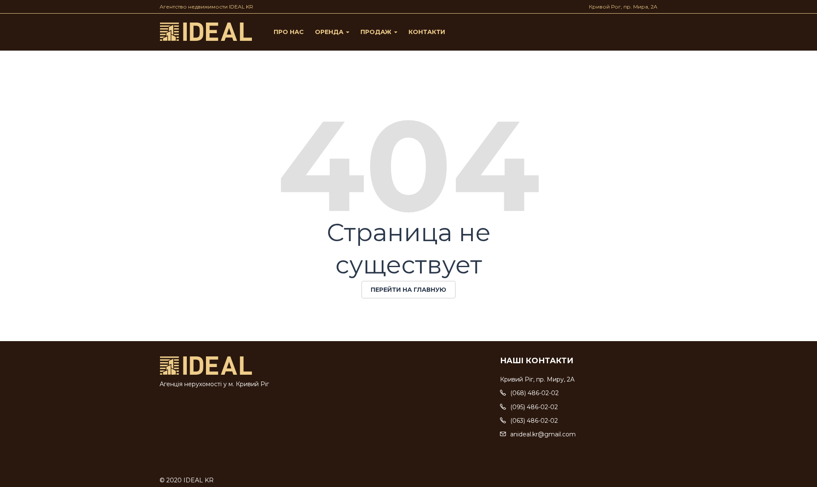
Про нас (289, 32)
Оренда (330, 32)
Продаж (376, 32)
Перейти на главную (408, 289)
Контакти (426, 32)
